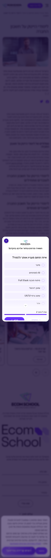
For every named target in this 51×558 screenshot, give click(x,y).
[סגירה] (6, 241)
